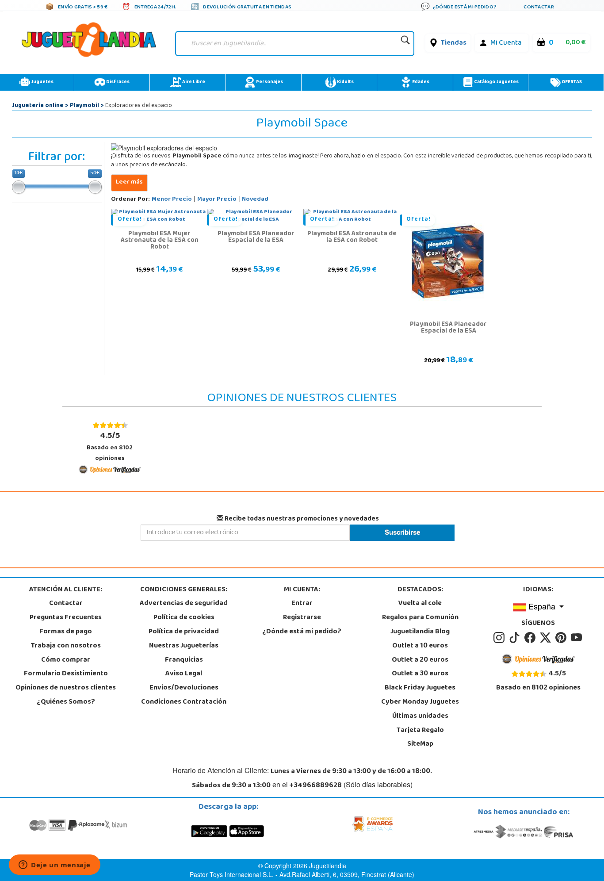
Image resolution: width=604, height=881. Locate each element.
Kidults (345, 82)
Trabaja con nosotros (66, 646)
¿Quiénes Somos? (66, 702)
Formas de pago (65, 632)
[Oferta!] (447, 262)
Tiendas (453, 43)
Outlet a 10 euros (420, 646)
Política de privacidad (184, 632)
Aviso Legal (183, 674)
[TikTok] (516, 638)
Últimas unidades (420, 716)
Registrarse (302, 618)
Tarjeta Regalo (420, 731)
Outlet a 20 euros (420, 660)
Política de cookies (183, 618)
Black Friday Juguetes (420, 688)
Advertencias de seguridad (184, 604)
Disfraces (117, 82)
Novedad (255, 199)
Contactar (66, 604)
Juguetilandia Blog (420, 632)
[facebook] (531, 638)
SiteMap (420, 744)
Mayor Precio (217, 199)
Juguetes (42, 82)
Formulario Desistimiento (66, 674)
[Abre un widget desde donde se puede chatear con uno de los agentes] (54, 865)
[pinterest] (562, 638)
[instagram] (500, 638)
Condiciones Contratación (183, 702)
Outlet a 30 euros (420, 674)
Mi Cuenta (506, 43)
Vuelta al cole (420, 604)
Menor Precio (172, 199)
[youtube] (577, 638)
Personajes (269, 82)
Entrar (302, 604)
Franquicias (184, 660)
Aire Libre (193, 82)
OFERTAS (571, 82)
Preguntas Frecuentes (66, 618)
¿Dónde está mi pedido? (301, 632)
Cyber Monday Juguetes (420, 702)
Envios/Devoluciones (183, 688)
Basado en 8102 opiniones (110, 446)
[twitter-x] (546, 638)
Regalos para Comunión (420, 618)
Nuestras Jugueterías (183, 646)
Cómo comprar (65, 660)
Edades (420, 82)
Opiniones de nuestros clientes (65, 688)
